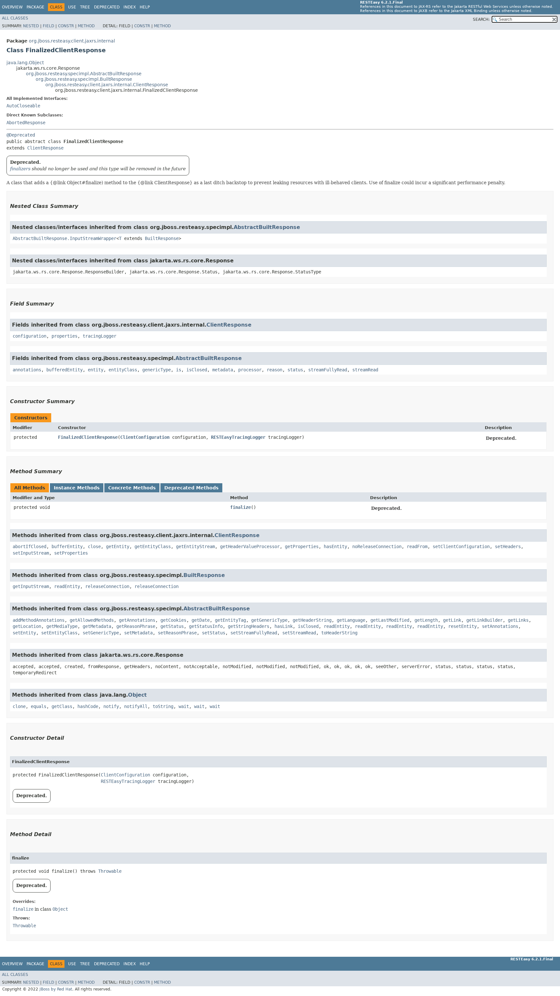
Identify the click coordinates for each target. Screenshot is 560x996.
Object (137, 695)
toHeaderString (339, 632)
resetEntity (462, 626)
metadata (222, 369)
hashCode (87, 706)
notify (111, 706)
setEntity (24, 632)
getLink (452, 620)
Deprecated (107, 7)
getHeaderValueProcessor (250, 546)
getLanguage (351, 620)
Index (129, 7)
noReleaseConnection (377, 546)
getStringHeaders (248, 626)
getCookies (173, 620)
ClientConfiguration (144, 437)
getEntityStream (195, 546)
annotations (27, 369)
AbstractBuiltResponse (267, 227)
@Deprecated (20, 135)
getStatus (172, 626)
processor (250, 369)
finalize (240, 507)
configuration (29, 336)
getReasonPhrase (135, 626)
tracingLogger (99, 336)
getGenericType (269, 620)
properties (64, 336)
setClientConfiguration (461, 546)
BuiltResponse (162, 238)
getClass (62, 706)
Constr (66, 26)
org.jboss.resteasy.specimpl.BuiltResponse (84, 79)
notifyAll (135, 706)
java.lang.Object (25, 62)
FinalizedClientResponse (88, 437)
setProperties (71, 553)
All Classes (15, 18)
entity (95, 369)
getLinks (518, 620)
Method (86, 26)
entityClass (123, 369)
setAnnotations (500, 626)
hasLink (283, 626)
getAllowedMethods (92, 620)
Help (145, 7)
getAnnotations (137, 620)
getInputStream (31, 586)
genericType (156, 369)
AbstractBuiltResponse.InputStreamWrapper (64, 238)
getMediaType (61, 626)
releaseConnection (107, 586)
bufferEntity (67, 546)
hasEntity (335, 546)
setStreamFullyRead (253, 632)
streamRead (365, 369)
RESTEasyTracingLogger (238, 437)
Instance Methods (76, 487)
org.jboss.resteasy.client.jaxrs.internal (72, 40)
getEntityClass (152, 546)
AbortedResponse (25, 122)
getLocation (27, 626)
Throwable (110, 871)
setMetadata (138, 632)
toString (163, 706)
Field (48, 26)
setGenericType (101, 632)
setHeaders (508, 546)
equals (38, 706)
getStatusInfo (206, 626)
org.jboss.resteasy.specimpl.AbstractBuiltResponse (84, 73)
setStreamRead (299, 632)
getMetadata (97, 626)
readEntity (67, 586)
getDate (201, 620)
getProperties (302, 546)
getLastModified (389, 620)
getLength (426, 620)
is (178, 369)
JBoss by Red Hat (56, 989)
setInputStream (31, 553)
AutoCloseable (23, 105)
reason (274, 369)
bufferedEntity (64, 369)
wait (184, 706)
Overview (12, 7)
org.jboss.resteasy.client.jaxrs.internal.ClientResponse (106, 84)
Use (72, 7)
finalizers (20, 168)
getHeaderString (312, 620)
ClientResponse (45, 147)
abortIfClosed (29, 546)
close (94, 546)
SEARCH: (481, 19)
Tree (85, 7)
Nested (31, 26)
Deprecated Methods (191, 487)
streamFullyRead (327, 369)
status (295, 369)
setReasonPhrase (177, 632)
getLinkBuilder (484, 620)
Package (35, 7)
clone (19, 706)
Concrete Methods (132, 487)
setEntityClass (59, 632)
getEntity (117, 546)
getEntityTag (230, 620)
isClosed (196, 369)
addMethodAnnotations (38, 620)
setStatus (213, 632)
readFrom (417, 546)
